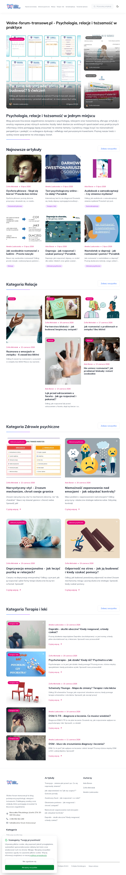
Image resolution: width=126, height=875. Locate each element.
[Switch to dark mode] (117, 6)
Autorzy (87, 777)
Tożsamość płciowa (82, 7)
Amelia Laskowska (52, 186)
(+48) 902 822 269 (16, 819)
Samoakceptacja (70, 7)
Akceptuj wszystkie (29, 867)
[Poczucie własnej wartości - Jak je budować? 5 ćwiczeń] (43, 72)
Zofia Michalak (12, 186)
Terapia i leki (60, 7)
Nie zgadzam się (29, 861)
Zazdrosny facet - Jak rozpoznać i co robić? (62, 798)
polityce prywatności (38, 855)
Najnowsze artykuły (31, 7)
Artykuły (49, 777)
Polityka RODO (63, 866)
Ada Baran (89, 186)
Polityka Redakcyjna (78, 866)
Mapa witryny (93, 866)
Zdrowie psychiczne (44, 7)
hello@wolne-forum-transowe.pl (22, 823)
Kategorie (11, 829)
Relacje (53, 7)
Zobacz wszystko (109, 148)
